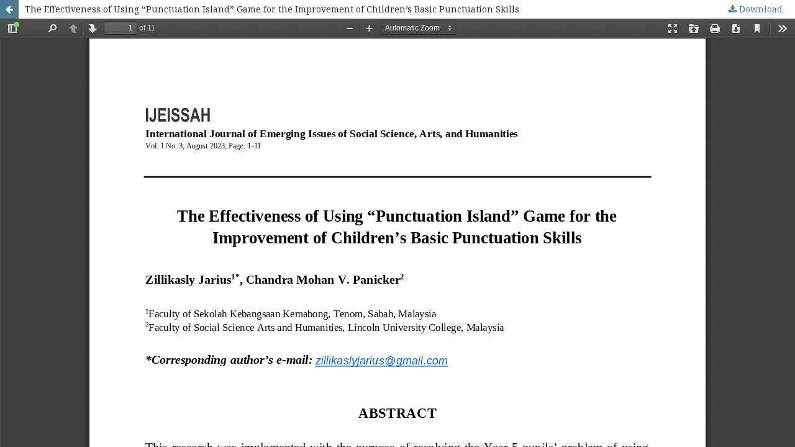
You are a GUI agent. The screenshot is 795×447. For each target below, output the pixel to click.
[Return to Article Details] (9, 9)
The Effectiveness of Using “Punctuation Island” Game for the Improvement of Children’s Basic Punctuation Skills (272, 9)
